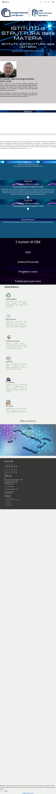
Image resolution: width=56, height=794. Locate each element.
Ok (1, 791)
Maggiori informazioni (28, 793)
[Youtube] (45, 2)
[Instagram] (50, 2)
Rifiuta (6, 791)
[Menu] (53, 2)
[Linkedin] (48, 2)
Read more (29, 148)
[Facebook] (41, 2)
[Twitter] (43, 2)
